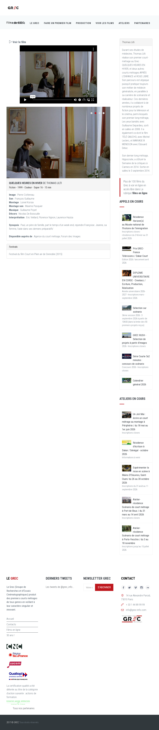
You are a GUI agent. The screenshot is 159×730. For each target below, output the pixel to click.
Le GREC (34, 23)
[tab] (58, 42)
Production (83, 23)
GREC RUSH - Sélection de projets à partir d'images (134, 339)
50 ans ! (10, 635)
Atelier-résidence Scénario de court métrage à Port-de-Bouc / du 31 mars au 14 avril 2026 (135, 507)
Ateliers (124, 23)
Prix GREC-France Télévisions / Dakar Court (135, 252)
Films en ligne (13, 629)
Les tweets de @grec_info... (60, 586)
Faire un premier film (57, 23)
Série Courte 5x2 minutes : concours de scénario (136, 360)
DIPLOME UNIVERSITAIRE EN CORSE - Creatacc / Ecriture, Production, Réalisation (136, 280)
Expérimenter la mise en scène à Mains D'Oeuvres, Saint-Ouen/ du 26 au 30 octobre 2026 (136, 475)
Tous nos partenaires (23, 708)
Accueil (10, 618)
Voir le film (19, 42)
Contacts (11, 624)
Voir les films (105, 23)
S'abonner (104, 587)
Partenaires (142, 23)
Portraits (18, 23)
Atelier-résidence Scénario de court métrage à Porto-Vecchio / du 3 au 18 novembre (135, 535)
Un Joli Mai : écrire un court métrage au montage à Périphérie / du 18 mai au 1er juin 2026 (135, 422)
